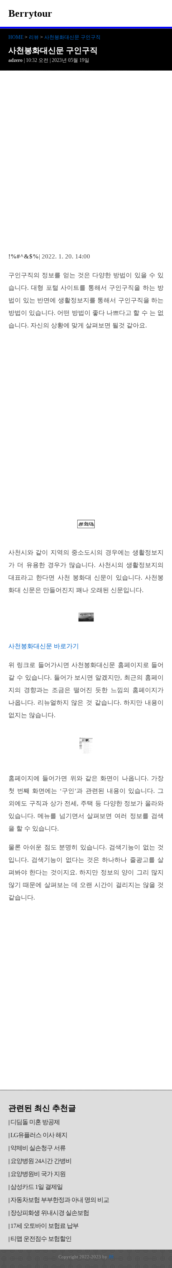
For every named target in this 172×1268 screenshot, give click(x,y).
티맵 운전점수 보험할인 (40, 1238)
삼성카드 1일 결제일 (36, 1187)
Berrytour (30, 13)
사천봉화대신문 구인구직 (72, 37)
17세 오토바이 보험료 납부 (44, 1225)
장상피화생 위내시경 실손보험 (49, 1212)
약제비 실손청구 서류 (38, 1148)
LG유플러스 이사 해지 (38, 1135)
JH (111, 1256)
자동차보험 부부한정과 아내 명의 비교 (59, 1199)
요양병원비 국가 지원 (38, 1174)
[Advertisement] (86, 161)
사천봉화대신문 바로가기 (43, 646)
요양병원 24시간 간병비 (40, 1161)
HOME (15, 37)
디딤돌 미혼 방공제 (35, 1122)
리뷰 (34, 37)
